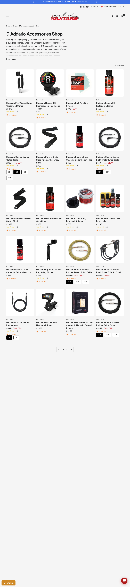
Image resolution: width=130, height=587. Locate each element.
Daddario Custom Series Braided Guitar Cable (107, 323)
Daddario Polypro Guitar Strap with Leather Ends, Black (47, 160)
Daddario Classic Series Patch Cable (17, 323)
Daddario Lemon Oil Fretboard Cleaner (105, 104)
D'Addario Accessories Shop (29, 26)
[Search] (111, 16)
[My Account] (116, 16)
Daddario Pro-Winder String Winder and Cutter (19, 104)
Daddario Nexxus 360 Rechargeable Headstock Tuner (48, 106)
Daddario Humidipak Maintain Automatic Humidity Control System (80, 325)
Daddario (10, 100)
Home (8, 26)
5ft (9, 171)
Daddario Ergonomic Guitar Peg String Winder (49, 271)
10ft (17, 171)
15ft (25, 171)
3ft (16, 336)
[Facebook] (80, 6)
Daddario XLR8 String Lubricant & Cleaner (76, 219)
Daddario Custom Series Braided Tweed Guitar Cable (79, 271)
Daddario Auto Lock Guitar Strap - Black (18, 219)
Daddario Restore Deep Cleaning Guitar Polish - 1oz (79, 158)
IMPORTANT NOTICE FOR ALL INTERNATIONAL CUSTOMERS (65, 2)
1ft (9, 336)
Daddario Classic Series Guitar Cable (17, 158)
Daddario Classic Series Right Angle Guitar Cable (107, 158)
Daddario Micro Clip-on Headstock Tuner (47, 323)
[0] (121, 16)
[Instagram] (84, 6)
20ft (9, 177)
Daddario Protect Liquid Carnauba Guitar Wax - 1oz (18, 271)
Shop (15, 26)
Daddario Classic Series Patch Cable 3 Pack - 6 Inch (108, 271)
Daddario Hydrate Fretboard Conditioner (49, 219)
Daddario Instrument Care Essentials (108, 219)
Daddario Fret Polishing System (77, 104)
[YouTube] (87, 6)
